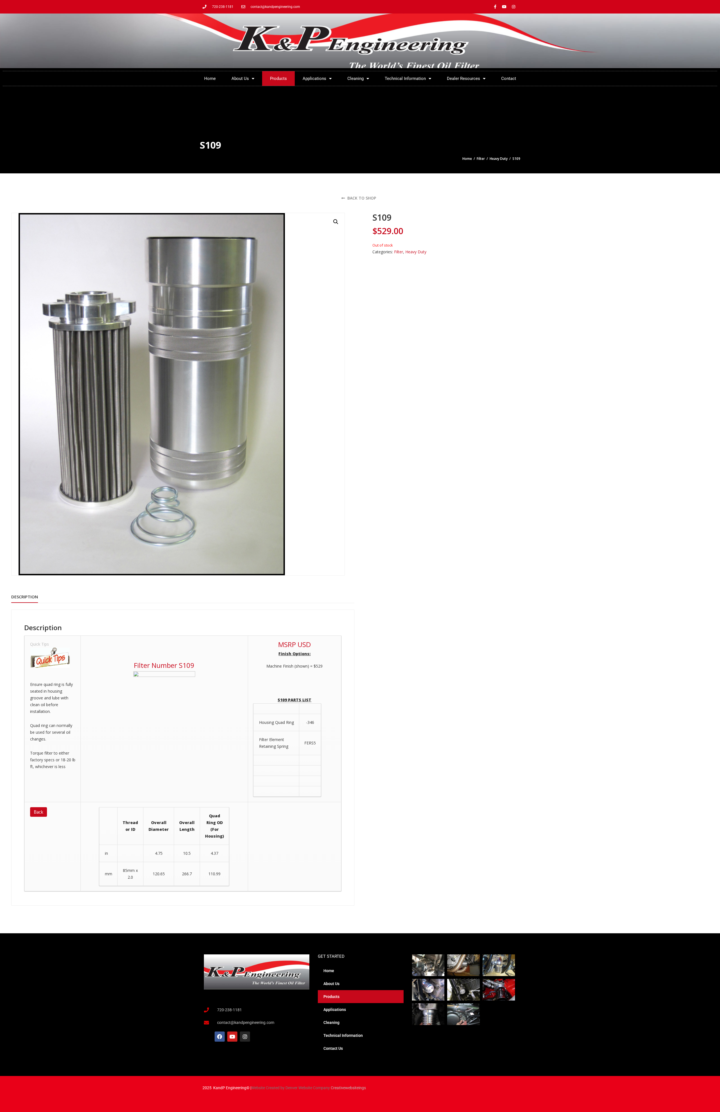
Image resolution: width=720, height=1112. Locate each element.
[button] (336, 222)
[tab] (24, 597)
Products (278, 78)
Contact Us (333, 1048)
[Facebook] (220, 1037)
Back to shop (361, 198)
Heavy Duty (499, 158)
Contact (508, 78)
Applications (314, 78)
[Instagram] (514, 7)
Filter (481, 158)
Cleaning (355, 78)
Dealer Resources (463, 78)
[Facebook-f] (495, 7)
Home (210, 78)
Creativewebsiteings (348, 1088)
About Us (240, 78)
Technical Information (405, 78)
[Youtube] (504, 7)
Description (24, 596)
